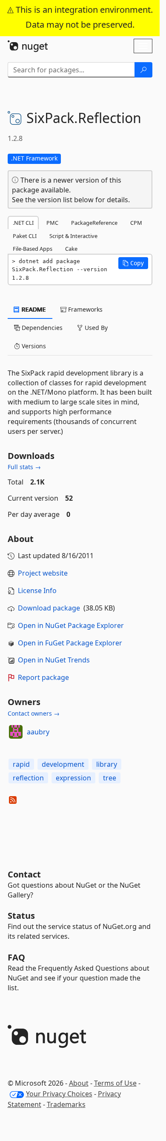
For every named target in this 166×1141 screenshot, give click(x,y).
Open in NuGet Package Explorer (71, 625)
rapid (21, 764)
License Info (37, 590)
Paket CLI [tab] (25, 236)
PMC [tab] (52, 222)
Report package (43, 677)
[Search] (143, 69)
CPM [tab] (136, 222)
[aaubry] (15, 732)
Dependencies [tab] (41, 328)
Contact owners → (34, 713)
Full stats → (24, 467)
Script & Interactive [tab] (73, 236)
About (79, 1083)
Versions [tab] (33, 346)
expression (73, 778)
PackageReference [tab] (94, 222)
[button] (133, 263)
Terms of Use (115, 1083)
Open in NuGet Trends (54, 660)
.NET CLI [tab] (23, 222)
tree (109, 778)
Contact (24, 874)
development (63, 764)
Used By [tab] (95, 328)
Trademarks (66, 1104)
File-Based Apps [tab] (32, 248)
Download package (49, 608)
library (106, 764)
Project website (43, 573)
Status (21, 915)
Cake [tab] (71, 248)
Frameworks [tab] (84, 309)
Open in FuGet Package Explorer (70, 643)
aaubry (38, 732)
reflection (28, 778)
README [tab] (33, 309)
